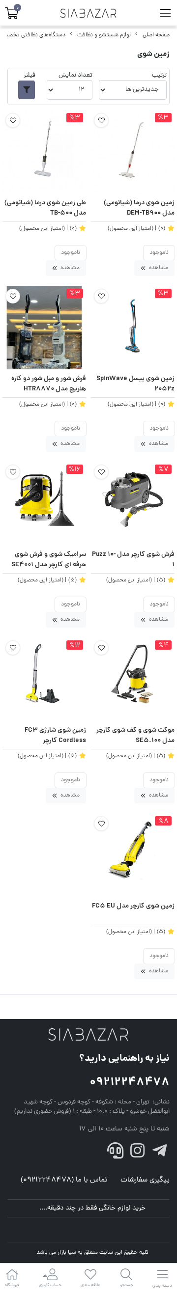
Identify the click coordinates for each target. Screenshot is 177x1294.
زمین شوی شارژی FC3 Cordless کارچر (55, 736)
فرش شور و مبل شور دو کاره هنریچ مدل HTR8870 (48, 384)
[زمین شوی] (88, 1035)
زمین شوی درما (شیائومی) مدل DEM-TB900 (139, 208)
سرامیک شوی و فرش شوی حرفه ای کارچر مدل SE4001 (48, 560)
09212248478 (129, 1082)
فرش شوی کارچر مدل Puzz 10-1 (133, 560)
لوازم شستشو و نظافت (104, 35)
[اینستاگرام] (137, 1153)
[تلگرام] (159, 1153)
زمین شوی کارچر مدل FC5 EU (133, 906)
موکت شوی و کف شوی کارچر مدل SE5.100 (135, 736)
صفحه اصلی (156, 35)
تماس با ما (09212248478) (64, 1180)
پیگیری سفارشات (145, 1180)
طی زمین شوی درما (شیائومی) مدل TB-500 (45, 208)
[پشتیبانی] (115, 1153)
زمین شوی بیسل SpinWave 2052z (135, 384)
